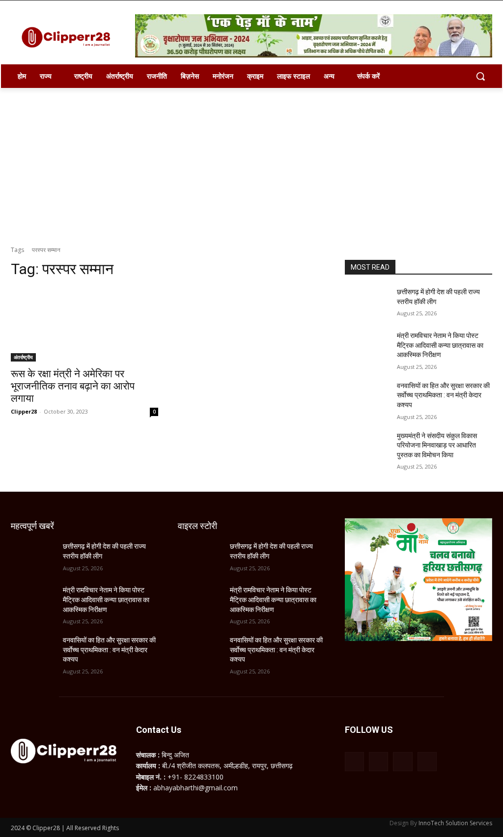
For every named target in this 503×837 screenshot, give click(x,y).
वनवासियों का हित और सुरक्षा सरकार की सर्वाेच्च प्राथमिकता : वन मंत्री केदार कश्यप (443, 395)
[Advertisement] (251, 161)
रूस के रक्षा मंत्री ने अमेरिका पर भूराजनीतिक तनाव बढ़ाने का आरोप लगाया (73, 386)
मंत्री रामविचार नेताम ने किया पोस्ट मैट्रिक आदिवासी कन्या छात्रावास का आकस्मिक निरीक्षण (440, 345)
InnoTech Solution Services (455, 823)
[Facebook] (354, 761)
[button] (480, 76)
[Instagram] (378, 761)
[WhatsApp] (402, 761)
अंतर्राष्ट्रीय (23, 357)
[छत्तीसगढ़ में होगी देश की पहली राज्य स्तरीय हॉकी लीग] (367, 302)
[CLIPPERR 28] (68, 37)
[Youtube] (427, 761)
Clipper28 (24, 411)
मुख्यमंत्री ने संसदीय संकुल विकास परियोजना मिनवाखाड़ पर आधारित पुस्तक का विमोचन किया (437, 445)
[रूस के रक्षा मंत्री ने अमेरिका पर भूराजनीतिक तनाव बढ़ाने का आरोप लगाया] (84, 325)
